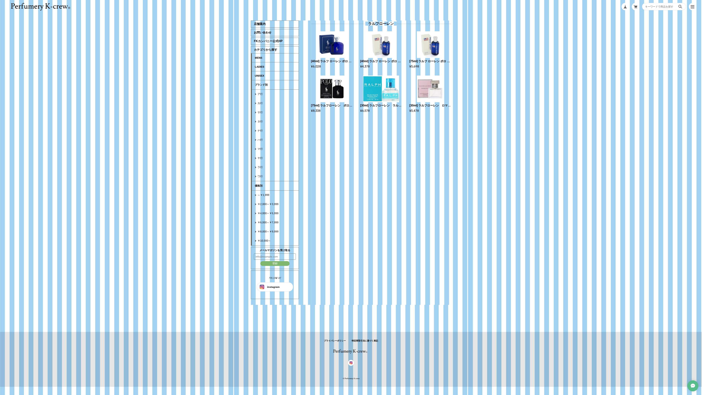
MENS (258, 57)
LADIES (259, 66)
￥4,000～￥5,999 (268, 213)
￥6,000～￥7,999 (268, 222)
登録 (275, 263)
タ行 (260, 121)
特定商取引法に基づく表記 (365, 340)
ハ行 (260, 139)
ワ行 (260, 176)
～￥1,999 (263, 194)
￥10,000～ (264, 240)
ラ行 (260, 167)
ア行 (260, 94)
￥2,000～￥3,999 (268, 204)
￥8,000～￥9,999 (268, 231)
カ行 (260, 103)
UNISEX (259, 75)
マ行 (260, 148)
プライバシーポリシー (335, 340)
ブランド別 (261, 84)
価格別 (259, 185)
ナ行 (260, 130)
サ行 (260, 112)
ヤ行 (260, 158)
